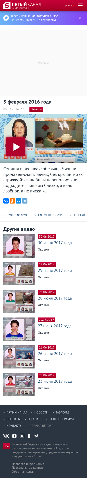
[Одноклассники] (12, 201)
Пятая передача (50, 215)
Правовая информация (28, 464)
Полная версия (41, 426)
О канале (35, 419)
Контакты (14, 426)
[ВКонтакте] (6, 201)
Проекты (13, 419)
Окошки (36, 109)
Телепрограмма (61, 419)
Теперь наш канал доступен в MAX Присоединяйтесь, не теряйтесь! (35, 18)
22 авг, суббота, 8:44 (20, 8)
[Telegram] (24, 201)
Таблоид (62, 412)
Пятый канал (16, 412)
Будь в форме (17, 215)
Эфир (68, 5)
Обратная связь (23, 472)
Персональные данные (28, 468)
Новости (41, 412)
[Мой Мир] (18, 201)
